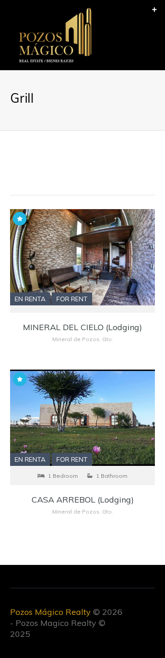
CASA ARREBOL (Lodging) (83, 499)
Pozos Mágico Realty (50, 612)
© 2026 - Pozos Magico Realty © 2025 (66, 623)
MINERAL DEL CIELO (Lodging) (82, 327)
